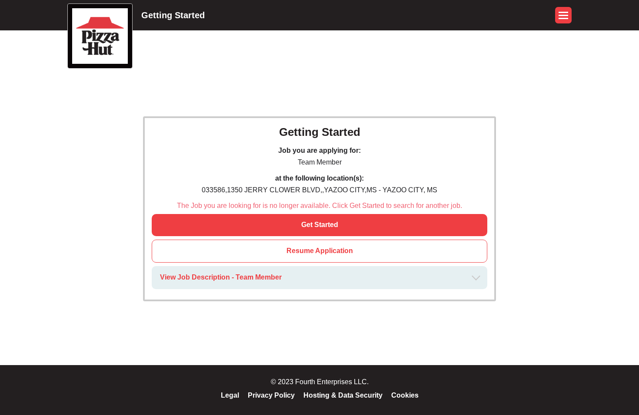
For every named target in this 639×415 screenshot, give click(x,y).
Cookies (405, 395)
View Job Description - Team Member (221, 277)
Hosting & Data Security (343, 395)
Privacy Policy (271, 395)
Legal (230, 395)
